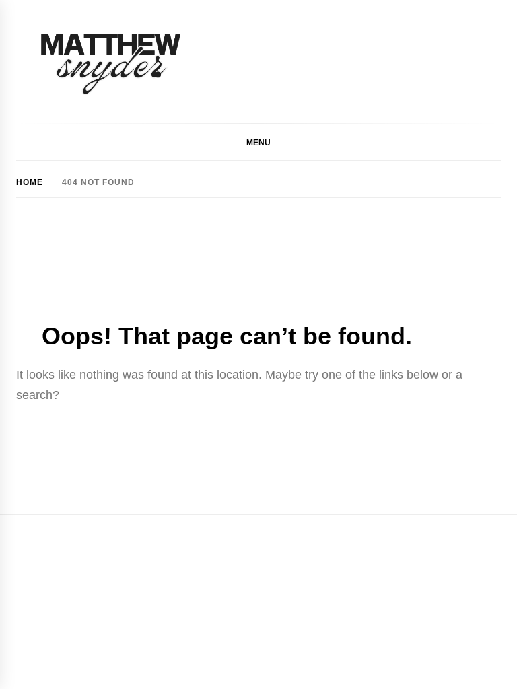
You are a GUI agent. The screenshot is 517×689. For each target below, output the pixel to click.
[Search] (494, 142)
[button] (258, 142)
